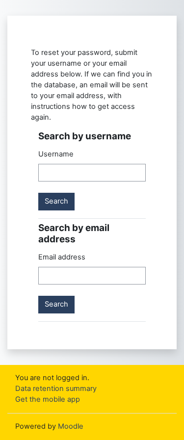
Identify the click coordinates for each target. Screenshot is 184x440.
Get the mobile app (47, 399)
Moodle (70, 426)
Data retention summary (56, 388)
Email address (61, 257)
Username (56, 154)
